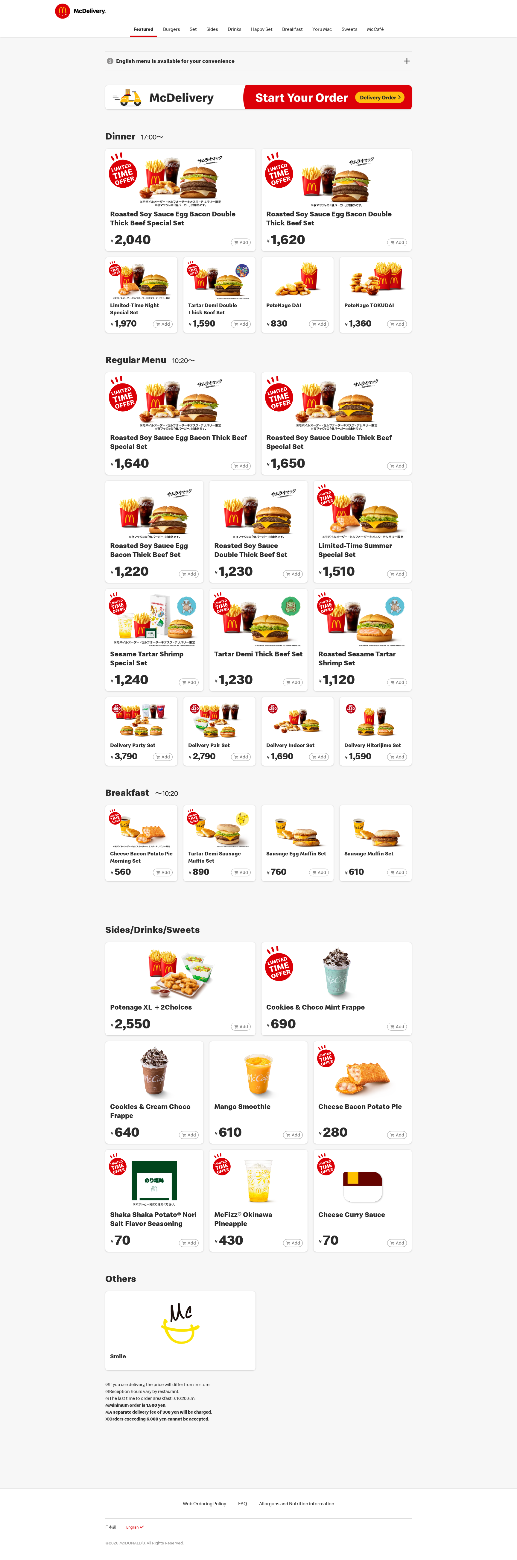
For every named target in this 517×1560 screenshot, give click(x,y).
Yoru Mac (322, 29)
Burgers (171, 29)
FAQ (242, 1503)
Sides (212, 29)
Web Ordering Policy (204, 1503)
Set (193, 29)
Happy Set (262, 29)
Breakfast (292, 29)
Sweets (350, 29)
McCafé (375, 29)
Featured (143, 29)
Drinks (234, 29)
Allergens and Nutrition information (296, 1503)
